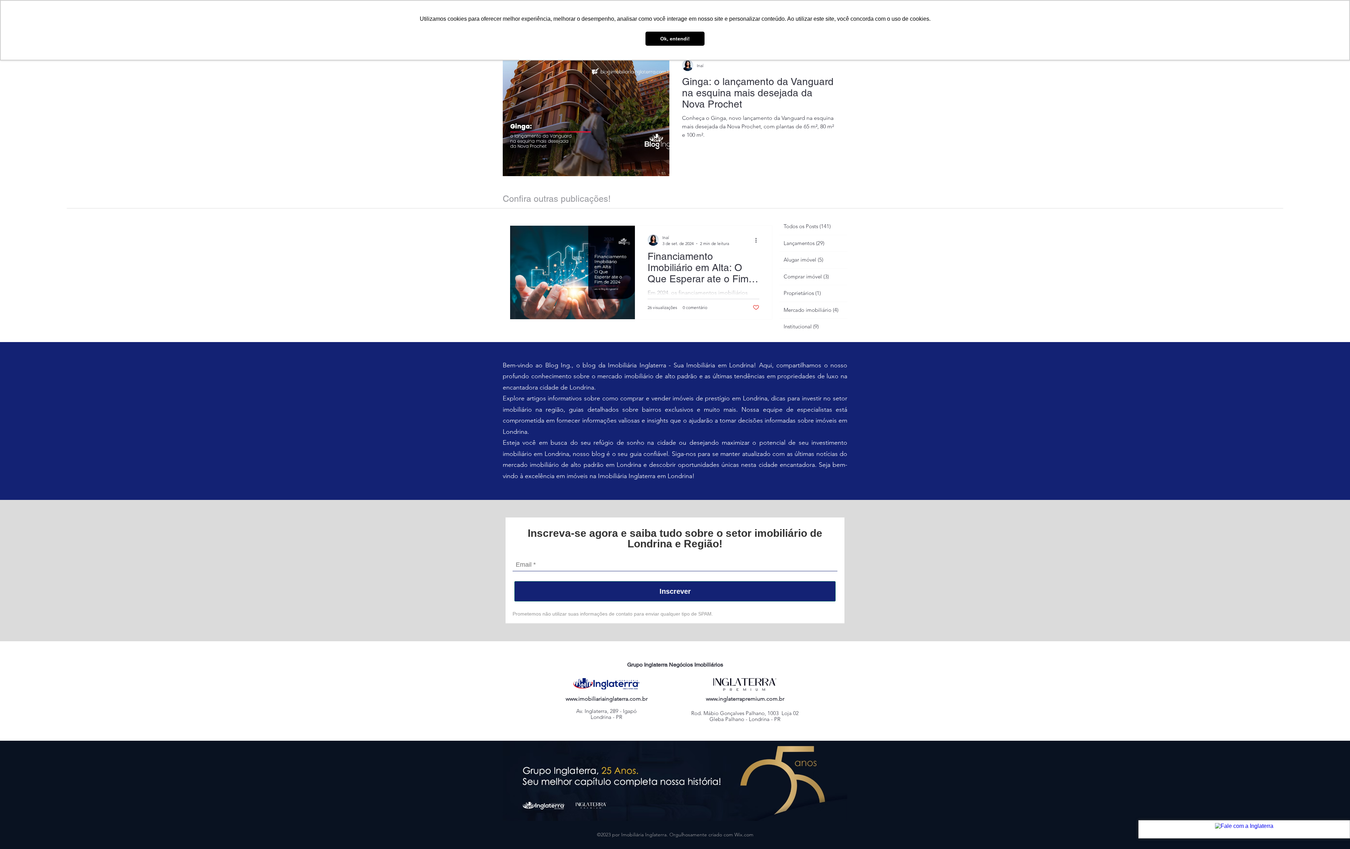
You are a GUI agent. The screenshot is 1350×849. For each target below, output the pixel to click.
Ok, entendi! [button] (675, 38)
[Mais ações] (758, 240)
